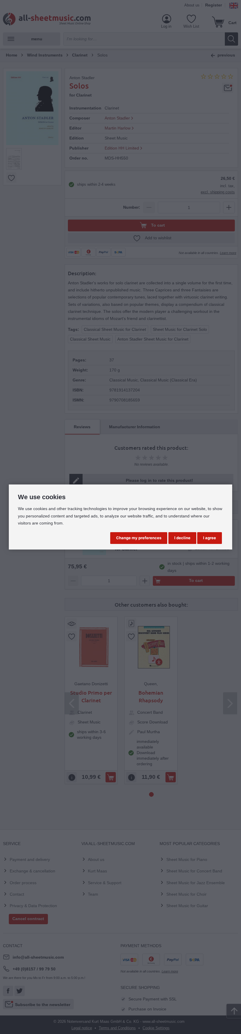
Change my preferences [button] (138, 537)
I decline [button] (182, 537)
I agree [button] (209, 537)
